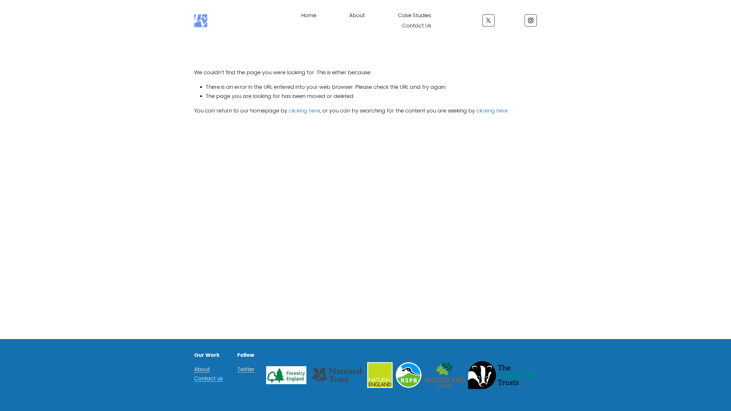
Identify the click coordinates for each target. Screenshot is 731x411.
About (357, 15)
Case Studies (414, 15)
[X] (488, 20)
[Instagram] (531, 20)
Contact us (208, 378)
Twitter (245, 369)
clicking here (304, 110)
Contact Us (416, 25)
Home (308, 15)
